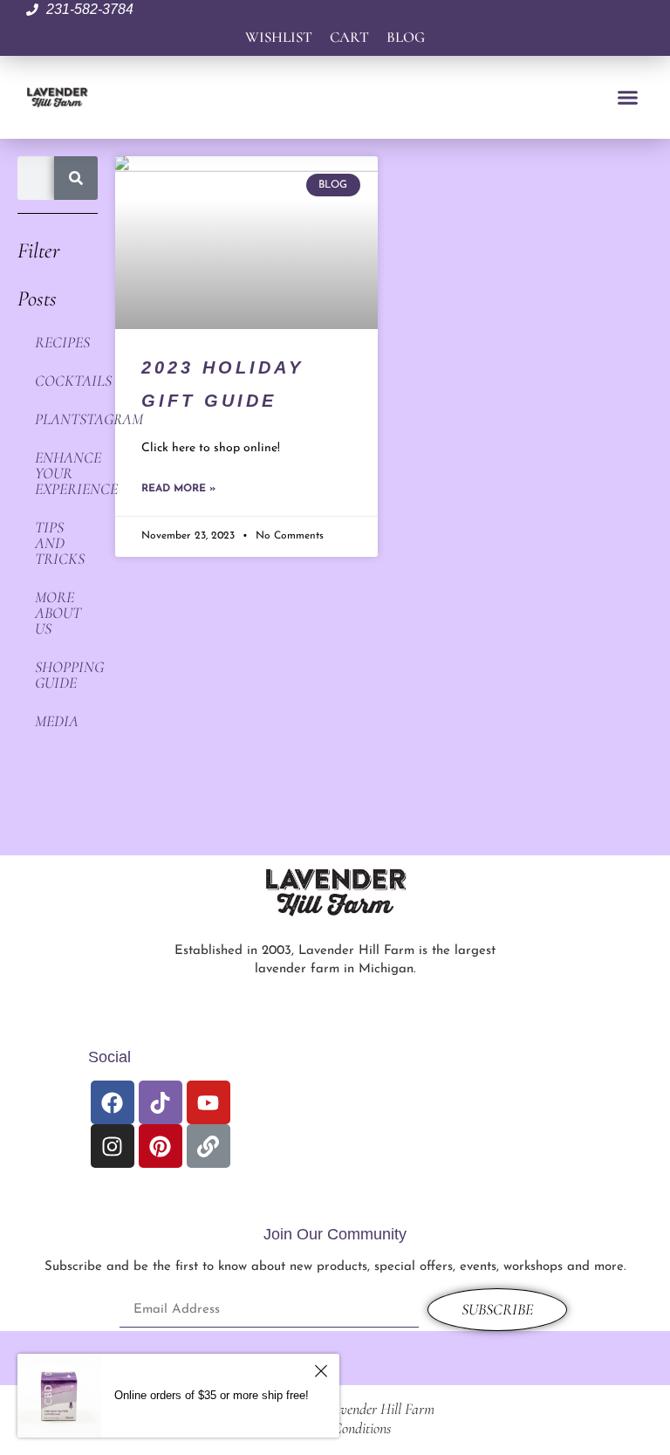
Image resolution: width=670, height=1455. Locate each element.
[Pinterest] (160, 1146)
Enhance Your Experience (66, 473)
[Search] (76, 178)
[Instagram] (112, 1146)
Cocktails (66, 380)
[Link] (208, 1146)
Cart (349, 37)
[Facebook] (112, 1102)
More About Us (58, 612)
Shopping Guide (66, 674)
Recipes (62, 342)
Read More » (178, 489)
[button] (627, 97)
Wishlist (278, 37)
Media (57, 721)
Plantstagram (66, 419)
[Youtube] (208, 1102)
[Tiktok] (160, 1102)
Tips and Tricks (60, 543)
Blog (405, 37)
